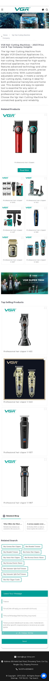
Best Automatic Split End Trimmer (14, 568)
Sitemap (14, 678)
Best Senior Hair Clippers (31, 552)
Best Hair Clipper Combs (11, 580)
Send (24, 641)
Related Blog (12, 516)
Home (5, 35)
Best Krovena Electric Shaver (34, 557)
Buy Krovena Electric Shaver (12, 563)
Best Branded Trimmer (33, 546)
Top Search (33, 678)
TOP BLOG (23, 678)
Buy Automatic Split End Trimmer (14, 574)
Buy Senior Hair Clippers (11, 557)
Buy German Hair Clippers (12, 546)
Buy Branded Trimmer (10, 552)
